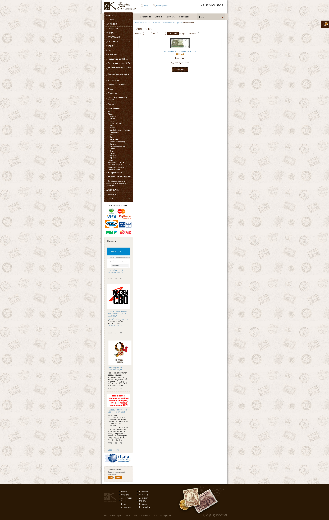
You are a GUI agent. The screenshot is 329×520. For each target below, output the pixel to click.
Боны (123, 504)
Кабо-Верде (114, 132)
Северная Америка (115, 165)
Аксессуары (126, 498)
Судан (112, 151)
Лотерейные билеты (117, 85)
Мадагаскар (114, 139)
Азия (109, 112)
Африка (110, 114)
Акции (110, 89)
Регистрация (161, 5)
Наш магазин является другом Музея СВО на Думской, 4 (118, 314)
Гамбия (112, 119)
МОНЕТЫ (110, 50)
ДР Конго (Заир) (116, 123)
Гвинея (112, 121)
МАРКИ (109, 15)
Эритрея (113, 156)
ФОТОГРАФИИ (113, 37)
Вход (146, 5)
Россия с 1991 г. (115, 80)
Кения (112, 135)
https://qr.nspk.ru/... (116, 325)
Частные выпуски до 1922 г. (119, 68)
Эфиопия (113, 158)
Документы (144, 498)
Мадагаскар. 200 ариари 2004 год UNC (180, 51)
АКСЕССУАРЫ (112, 190)
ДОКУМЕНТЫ (112, 41)
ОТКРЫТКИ (111, 24)
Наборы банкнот (115, 172)
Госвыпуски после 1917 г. (119, 63)
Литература (126, 507)
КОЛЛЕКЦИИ (112, 28)
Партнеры (184, 16)
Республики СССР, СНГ (116, 162)
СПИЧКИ (110, 33)
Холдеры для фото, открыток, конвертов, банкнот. (117, 183)
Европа (110, 160)
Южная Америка (114, 169)
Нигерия (113, 144)
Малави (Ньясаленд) (117, 142)
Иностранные (114, 108)
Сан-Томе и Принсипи (118, 146)
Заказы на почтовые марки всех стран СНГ (117, 411)
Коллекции (144, 504)
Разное (111, 104)
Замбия (113, 128)
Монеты (142, 501)
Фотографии (144, 495)
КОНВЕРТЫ (111, 20)
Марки (124, 492)
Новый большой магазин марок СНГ (116, 271)
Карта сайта (144, 507)
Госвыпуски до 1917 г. (118, 59)
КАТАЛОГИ (111, 194)
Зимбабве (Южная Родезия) (120, 130)
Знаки (123, 501)
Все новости (113, 450)
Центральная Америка (116, 167)
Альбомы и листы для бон (119, 177)
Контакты (170, 16)
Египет (112, 125)
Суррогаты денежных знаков (117, 98)
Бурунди (113, 116)
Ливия (112, 137)
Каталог (146, 23)
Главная (138, 23)
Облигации (112, 93)
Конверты (143, 492)
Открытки (125, 495)
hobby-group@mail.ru (164, 515)
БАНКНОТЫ (111, 55)
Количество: (180, 58)
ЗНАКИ (109, 46)
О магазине (145, 16)
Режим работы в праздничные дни (115, 368)
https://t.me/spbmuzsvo (118, 319)
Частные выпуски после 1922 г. (118, 75)
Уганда (112, 153)
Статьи (158, 16)
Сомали (113, 149)
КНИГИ (109, 199)
